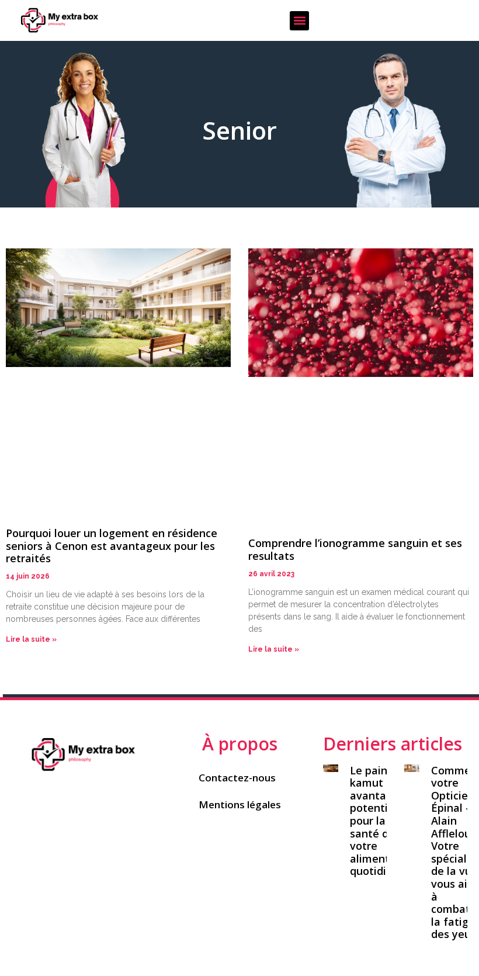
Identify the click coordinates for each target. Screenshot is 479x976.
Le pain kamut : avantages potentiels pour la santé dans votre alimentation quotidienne (383, 820)
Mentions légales (240, 804)
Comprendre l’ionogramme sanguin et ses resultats (355, 549)
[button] (299, 20)
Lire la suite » (31, 639)
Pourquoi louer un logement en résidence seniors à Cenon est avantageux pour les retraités (111, 545)
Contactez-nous (237, 777)
